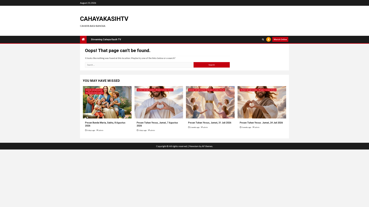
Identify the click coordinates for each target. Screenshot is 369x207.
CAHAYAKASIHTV (104, 18)
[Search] (263, 39)
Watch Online (280, 39)
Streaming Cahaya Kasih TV (106, 39)
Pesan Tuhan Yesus (164, 90)
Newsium (193, 146)
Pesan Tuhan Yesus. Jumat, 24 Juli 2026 (261, 122)
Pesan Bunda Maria (94, 93)
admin (100, 130)
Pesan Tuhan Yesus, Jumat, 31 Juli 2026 (209, 122)
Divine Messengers (94, 90)
